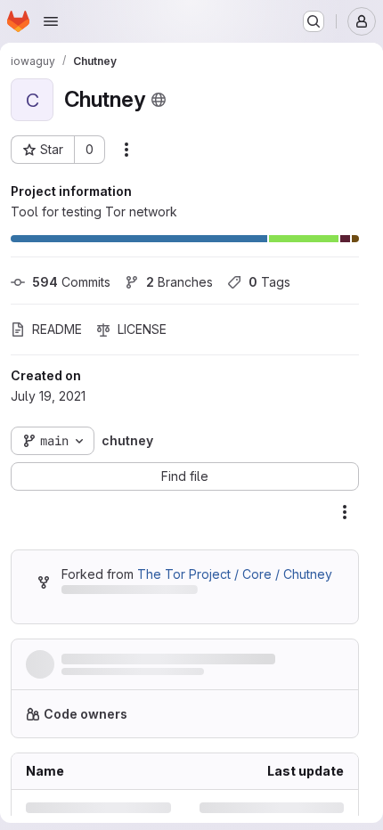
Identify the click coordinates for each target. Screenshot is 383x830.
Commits (71, 281)
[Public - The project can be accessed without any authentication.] (158, 100)
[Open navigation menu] (51, 21)
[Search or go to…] (313, 21)
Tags (269, 281)
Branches (179, 281)
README (57, 329)
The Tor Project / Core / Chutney (234, 574)
